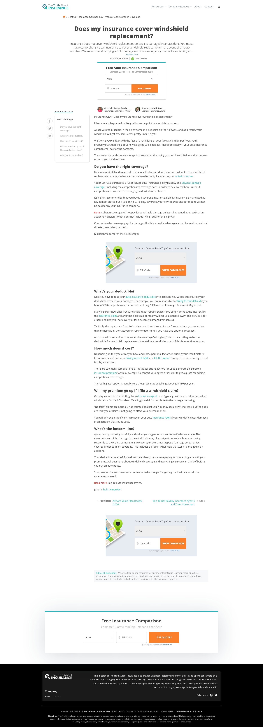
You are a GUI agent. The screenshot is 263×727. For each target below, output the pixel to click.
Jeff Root (157, 108)
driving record (134, 358)
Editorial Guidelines (106, 572)
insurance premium (105, 373)
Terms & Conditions (185, 711)
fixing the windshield (189, 301)
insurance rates (162, 417)
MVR (146, 358)
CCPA (199, 711)
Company (51, 691)
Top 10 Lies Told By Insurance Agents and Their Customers (174, 502)
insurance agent (147, 396)
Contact (208, 6)
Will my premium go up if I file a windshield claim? (72, 148)
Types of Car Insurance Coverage (122, 17)
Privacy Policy (167, 711)
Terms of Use (150, 94)
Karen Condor (121, 108)
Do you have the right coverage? (70, 129)
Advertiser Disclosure (64, 111)
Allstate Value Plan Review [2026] (127, 502)
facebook (211, 695)
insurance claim (108, 315)
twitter (216, 695)
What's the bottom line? (71, 155)
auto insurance (184, 176)
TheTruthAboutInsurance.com (97, 711)
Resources (158, 6)
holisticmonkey (112, 489)
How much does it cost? (71, 141)
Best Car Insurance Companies (85, 17)
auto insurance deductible (141, 296)
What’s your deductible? (71, 136)
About (197, 6)
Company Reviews (179, 6)
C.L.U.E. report (162, 358)
